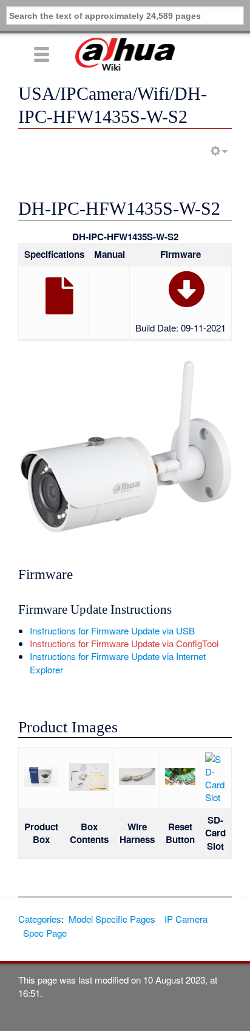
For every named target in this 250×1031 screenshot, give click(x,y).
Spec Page (45, 932)
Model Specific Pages (112, 918)
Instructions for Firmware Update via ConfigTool (124, 643)
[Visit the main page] (124, 54)
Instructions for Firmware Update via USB (112, 630)
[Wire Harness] (137, 781)
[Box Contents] (89, 786)
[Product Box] (41, 783)
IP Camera (186, 918)
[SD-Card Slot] (215, 797)
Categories (39, 918)
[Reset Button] (180, 781)
